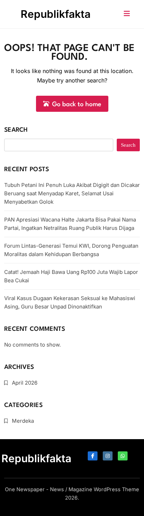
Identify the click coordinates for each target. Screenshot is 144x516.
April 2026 (24, 382)
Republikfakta (56, 14)
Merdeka (23, 420)
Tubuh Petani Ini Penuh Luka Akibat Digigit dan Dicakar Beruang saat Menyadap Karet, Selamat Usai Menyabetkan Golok (72, 193)
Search (16, 130)
